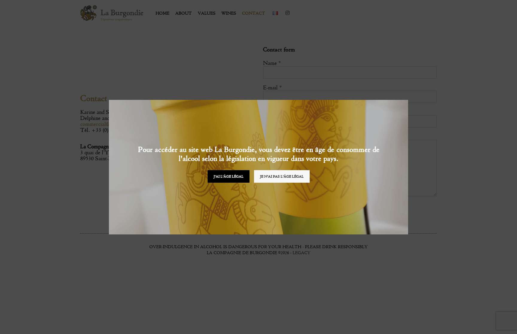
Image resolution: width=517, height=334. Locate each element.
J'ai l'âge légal (229, 176)
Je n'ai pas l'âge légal (282, 176)
